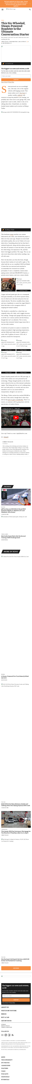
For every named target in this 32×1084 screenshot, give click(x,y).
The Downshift (6, 1060)
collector (19, 95)
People (3, 674)
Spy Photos (5, 1062)
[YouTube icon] (2, 1035)
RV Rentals (5, 1079)
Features (4, 1068)
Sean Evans (4, 680)
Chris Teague (4, 41)
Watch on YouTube (8, 1011)
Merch (3, 1014)
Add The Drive (6, 43)
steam (11, 234)
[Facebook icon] (9, 1035)
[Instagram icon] (6, 1035)
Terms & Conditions (6, 1027)
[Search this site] (30, 9)
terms (20, 1047)
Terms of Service (4, 82)
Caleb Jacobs (4, 514)
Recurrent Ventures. (9, 1040)
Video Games (4, 534)
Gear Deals (5, 1077)
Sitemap (3, 1024)
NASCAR (3, 802)
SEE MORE (16, 968)
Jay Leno (22, 93)
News (2, 20)
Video (3, 1071)
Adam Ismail (4, 539)
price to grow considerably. (15, 399)
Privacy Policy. (11, 82)
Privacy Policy (20, 1)
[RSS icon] (12, 1035)
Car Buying (4, 829)
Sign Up (16, 79)
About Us (5, 1007)
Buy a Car (5, 1017)
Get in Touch (6, 1021)
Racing (3, 507)
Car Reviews (5, 1065)
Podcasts (4, 1074)
